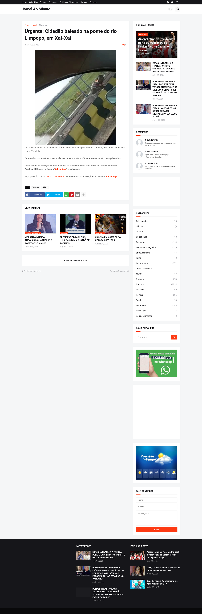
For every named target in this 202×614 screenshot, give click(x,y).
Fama (156, 258)
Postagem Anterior (32, 271)
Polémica (156, 289)
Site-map (93, 2)
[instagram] (177, 2)
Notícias (45, 187)
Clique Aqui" (112, 176)
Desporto (156, 242)
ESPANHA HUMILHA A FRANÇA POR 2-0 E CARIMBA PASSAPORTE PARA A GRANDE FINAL (163, 67)
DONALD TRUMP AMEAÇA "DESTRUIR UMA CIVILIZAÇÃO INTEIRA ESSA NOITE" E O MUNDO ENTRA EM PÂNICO (108, 593)
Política (156, 295)
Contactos (53, 2)
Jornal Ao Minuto (36, 9)
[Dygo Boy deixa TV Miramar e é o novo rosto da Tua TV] (137, 584)
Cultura (156, 231)
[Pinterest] (71, 194)
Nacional (43, 25)
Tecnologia (156, 310)
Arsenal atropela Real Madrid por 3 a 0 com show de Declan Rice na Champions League (163, 555)
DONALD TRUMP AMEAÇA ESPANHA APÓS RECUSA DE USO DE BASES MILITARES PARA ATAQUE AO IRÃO (164, 111)
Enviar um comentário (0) (75, 260)
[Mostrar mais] (83, 194)
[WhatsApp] (66, 194)
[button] (170, 9)
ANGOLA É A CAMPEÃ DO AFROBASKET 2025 (108, 239)
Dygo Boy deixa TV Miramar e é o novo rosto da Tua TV (162, 582)
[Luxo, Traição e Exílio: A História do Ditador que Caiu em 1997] (137, 571)
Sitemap (84, 2)
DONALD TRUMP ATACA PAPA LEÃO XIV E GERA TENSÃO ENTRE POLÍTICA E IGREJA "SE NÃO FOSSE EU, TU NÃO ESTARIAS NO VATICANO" (164, 88)
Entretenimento (156, 253)
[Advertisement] (156, 412)
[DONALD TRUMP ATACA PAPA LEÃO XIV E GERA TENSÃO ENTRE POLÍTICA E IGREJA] (83, 571)
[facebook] (168, 2)
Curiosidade (156, 237)
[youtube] (172, 2)
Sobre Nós (33, 2)
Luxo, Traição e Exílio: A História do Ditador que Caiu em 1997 (163, 569)
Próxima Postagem (119, 271)
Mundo (156, 274)
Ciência (156, 226)
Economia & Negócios (156, 247)
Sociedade (156, 305)
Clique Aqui (60, 169)
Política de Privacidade (69, 2)
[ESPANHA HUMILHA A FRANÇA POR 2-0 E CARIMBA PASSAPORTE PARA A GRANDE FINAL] (143, 66)
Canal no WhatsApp (55, 176)
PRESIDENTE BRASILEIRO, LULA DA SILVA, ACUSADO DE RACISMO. (74, 240)
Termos (43, 2)
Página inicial (31, 25)
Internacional (156, 263)
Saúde (156, 300)
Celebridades (156, 221)
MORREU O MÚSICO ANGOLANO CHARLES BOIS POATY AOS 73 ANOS (38, 240)
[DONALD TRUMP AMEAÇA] (83, 592)
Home (24, 2)
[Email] (77, 194)
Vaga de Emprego (156, 316)
